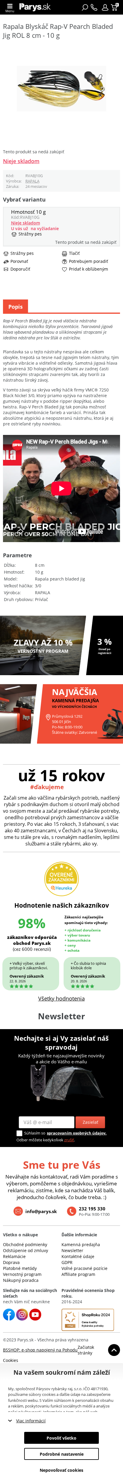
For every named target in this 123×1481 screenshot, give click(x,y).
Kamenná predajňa (80, 1244)
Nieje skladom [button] (21, 161)
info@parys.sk (41, 1211)
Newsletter (72, 1250)
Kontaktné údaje (77, 1256)
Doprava (11, 1262)
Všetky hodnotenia (61, 998)
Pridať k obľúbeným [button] (88, 269)
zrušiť (69, 1140)
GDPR (67, 1262)
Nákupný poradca (21, 1280)
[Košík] (115, 7)
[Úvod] (35, 7)
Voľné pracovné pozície (84, 1268)
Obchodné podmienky (25, 1244)
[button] (105, 7)
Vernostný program (22, 1274)
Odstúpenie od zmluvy (25, 1250)
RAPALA (32, 181)
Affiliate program (78, 1274)
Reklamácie (14, 1256)
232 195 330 (92, 1209)
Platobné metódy (20, 1268)
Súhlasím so (34, 1133)
